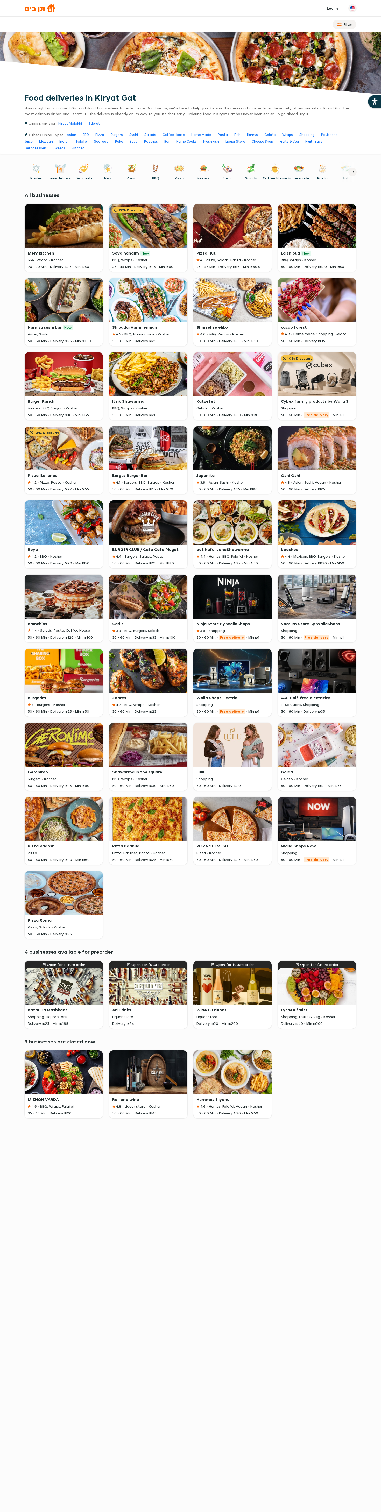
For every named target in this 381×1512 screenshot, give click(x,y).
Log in (332, 8)
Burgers (117, 134)
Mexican (46, 141)
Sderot (94, 123)
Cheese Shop (262, 141)
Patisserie (329, 134)
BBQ (86, 134)
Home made (298, 178)
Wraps (287, 134)
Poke (119, 141)
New (107, 178)
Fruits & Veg (289, 141)
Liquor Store (235, 141)
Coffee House (174, 134)
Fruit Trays (313, 141)
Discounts (83, 178)
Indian (64, 141)
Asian (71, 134)
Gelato (270, 134)
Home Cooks (186, 141)
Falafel (82, 141)
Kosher (36, 178)
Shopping (307, 134)
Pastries (151, 141)
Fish (237, 134)
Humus (252, 134)
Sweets (59, 148)
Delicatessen (35, 148)
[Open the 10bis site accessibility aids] (374, 101)
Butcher (78, 148)
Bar (167, 141)
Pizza (99, 134)
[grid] (191, 636)
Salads (150, 134)
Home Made (201, 134)
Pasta (223, 134)
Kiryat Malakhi (70, 123)
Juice (29, 141)
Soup (134, 141)
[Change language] (352, 8)
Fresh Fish (211, 141)
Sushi (133, 134)
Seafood (101, 141)
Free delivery (60, 178)
